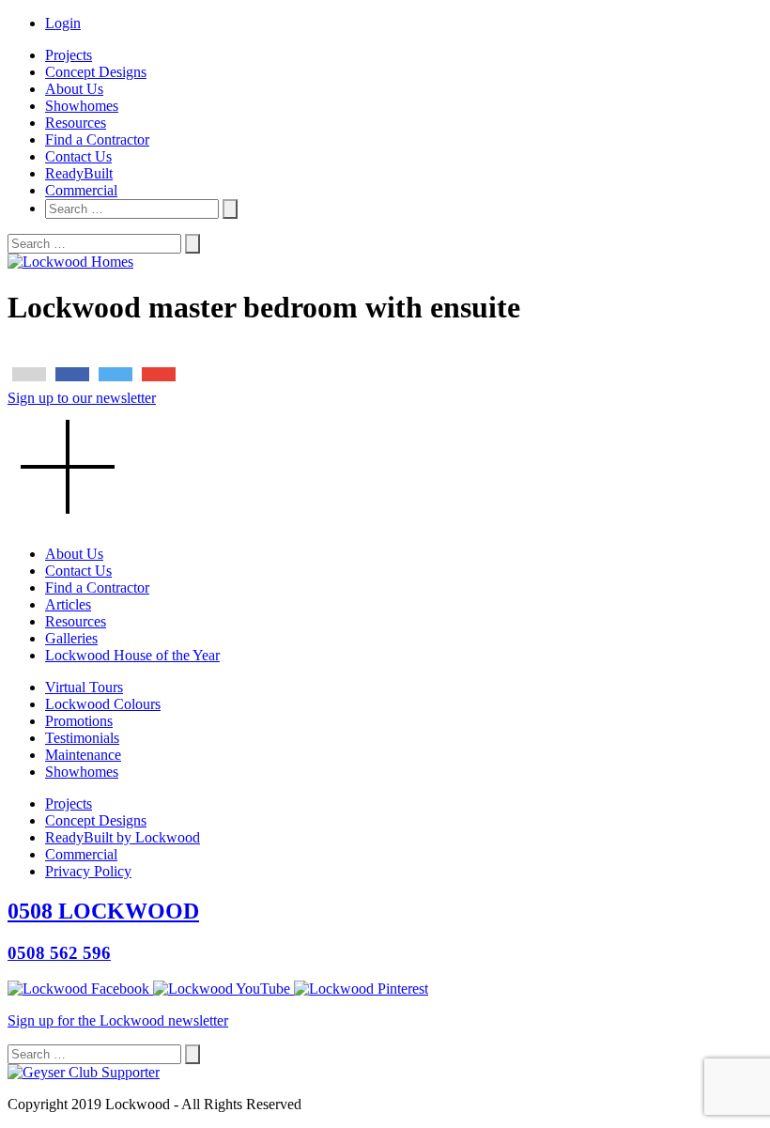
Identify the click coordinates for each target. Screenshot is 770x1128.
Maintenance (83, 755)
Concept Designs (95, 72)
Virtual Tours (84, 687)
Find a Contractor (97, 139)
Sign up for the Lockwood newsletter (118, 1020)
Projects (68, 55)
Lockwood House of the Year (132, 655)
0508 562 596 (59, 953)
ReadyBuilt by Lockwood (122, 837)
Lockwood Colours (103, 704)
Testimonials (82, 738)
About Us (74, 89)
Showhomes (81, 106)
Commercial (81, 190)
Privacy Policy (88, 871)
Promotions (79, 721)
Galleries (71, 638)
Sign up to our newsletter (82, 398)
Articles (68, 604)
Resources (75, 123)
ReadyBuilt (79, 173)
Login (63, 23)
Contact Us (78, 156)
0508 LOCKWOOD (103, 911)
